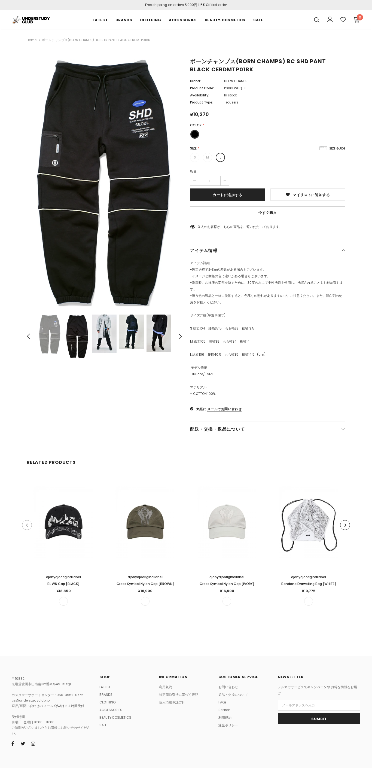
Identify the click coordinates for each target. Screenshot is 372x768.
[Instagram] (33, 743)
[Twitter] (23, 743)
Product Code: (202, 88)
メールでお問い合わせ (224, 409)
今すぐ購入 (267, 212)
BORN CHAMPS (236, 81)
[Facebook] (13, 743)
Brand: (195, 81)
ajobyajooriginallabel (63, 577)
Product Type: (201, 102)
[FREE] (63, 601)
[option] (104, 182)
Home (31, 40)
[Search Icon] (316, 19)
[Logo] (31, 19)
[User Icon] (330, 19)
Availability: (199, 95)
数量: (193, 171)
